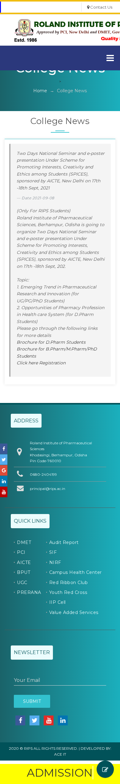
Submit (32, 701)
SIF (53, 552)
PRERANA (29, 592)
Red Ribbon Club (68, 582)
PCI (21, 552)
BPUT (23, 572)
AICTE (24, 562)
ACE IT (60, 754)
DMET (24, 542)
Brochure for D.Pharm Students (51, 342)
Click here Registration (41, 363)
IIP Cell (57, 602)
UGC (22, 582)
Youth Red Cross (68, 592)
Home (40, 90)
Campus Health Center (75, 572)
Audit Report (64, 542)
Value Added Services (73, 612)
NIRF (55, 562)
